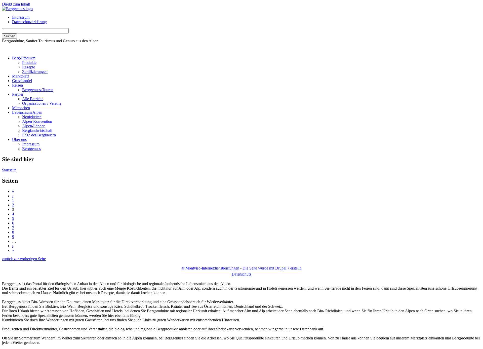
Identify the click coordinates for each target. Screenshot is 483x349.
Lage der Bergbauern (39, 135)
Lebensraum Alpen (27, 112)
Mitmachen (21, 108)
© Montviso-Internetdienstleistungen (210, 268)
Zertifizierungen (35, 71)
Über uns (19, 139)
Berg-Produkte (23, 58)
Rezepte (28, 67)
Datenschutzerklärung (29, 22)
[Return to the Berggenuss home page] (17, 9)
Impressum (20, 17)
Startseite (9, 170)
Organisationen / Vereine (41, 103)
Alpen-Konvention (37, 121)
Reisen (17, 85)
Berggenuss (31, 148)
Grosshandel (22, 81)
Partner (17, 94)
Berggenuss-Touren (37, 90)
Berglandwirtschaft (37, 130)
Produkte (29, 62)
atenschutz (241, 274)
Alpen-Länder (33, 126)
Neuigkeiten (32, 117)
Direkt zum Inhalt (16, 4)
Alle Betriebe (32, 99)
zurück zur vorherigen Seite (24, 259)
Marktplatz (20, 76)
